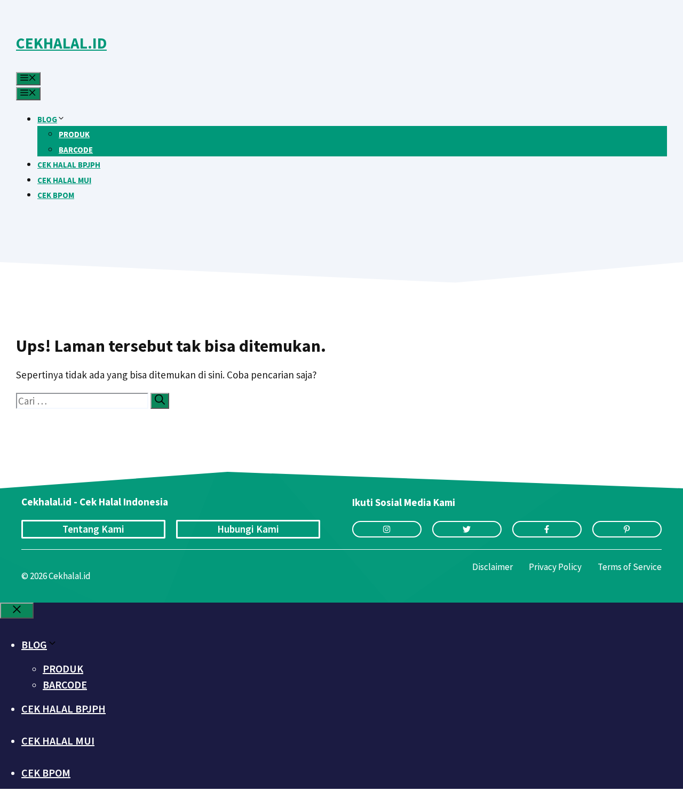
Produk (74, 134)
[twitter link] (467, 529)
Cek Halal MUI (64, 180)
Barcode (76, 150)
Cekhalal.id (61, 43)
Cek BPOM (55, 195)
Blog (47, 119)
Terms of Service (630, 567)
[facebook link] (547, 529)
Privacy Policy (555, 567)
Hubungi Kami (248, 529)
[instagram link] (387, 529)
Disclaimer (492, 567)
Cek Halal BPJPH (68, 165)
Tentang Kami (93, 529)
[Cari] (159, 401)
